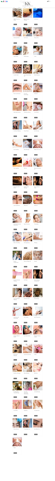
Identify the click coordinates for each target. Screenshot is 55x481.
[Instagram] (5, 1)
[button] (47, 1)
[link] (17, 20)
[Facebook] (7, 1)
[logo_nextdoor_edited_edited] (1, 1)
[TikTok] (3, 1)
